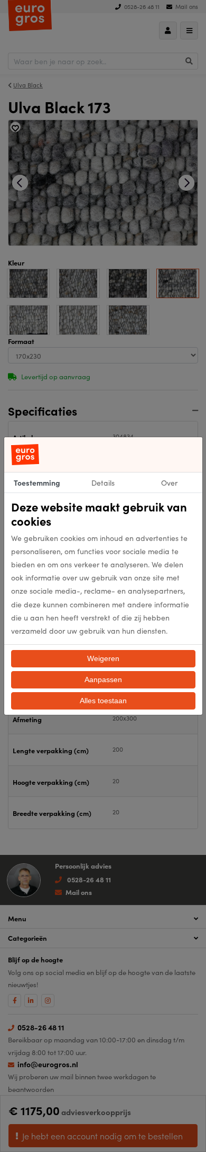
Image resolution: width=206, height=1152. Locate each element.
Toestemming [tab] (37, 482)
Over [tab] (169, 482)
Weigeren (103, 658)
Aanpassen (103, 679)
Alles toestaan (103, 700)
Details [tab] (103, 482)
